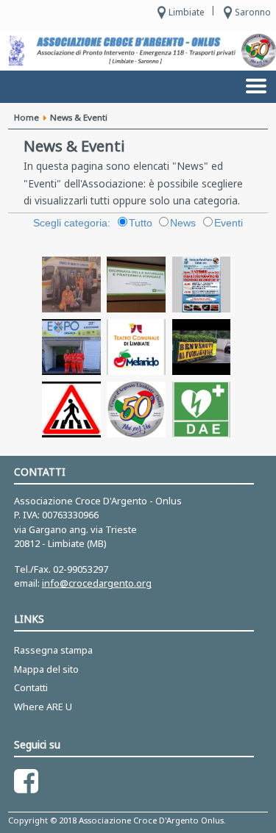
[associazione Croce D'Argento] (16, 50)
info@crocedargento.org (97, 583)
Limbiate (187, 12)
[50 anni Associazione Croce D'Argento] (258, 51)
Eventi (228, 223)
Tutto (140, 223)
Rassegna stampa (53, 650)
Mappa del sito (46, 669)
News (183, 223)
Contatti (31, 687)
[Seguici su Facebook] (26, 781)
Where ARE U (43, 706)
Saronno (253, 12)
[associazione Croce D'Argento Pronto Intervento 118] (135, 51)
